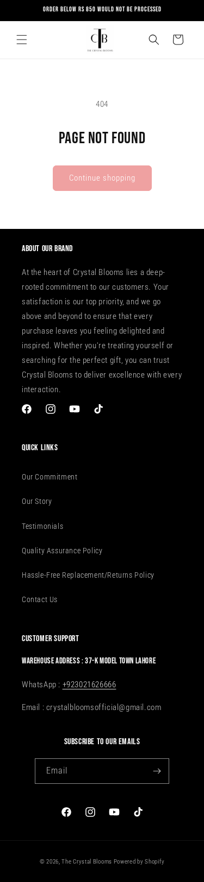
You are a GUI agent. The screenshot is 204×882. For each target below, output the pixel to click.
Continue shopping (102, 178)
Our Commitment (49, 476)
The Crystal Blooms (86, 861)
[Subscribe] (157, 771)
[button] (22, 40)
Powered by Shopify (139, 861)
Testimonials (42, 526)
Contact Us (40, 599)
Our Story (37, 501)
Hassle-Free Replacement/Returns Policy (88, 575)
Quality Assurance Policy (62, 550)
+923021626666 (89, 684)
